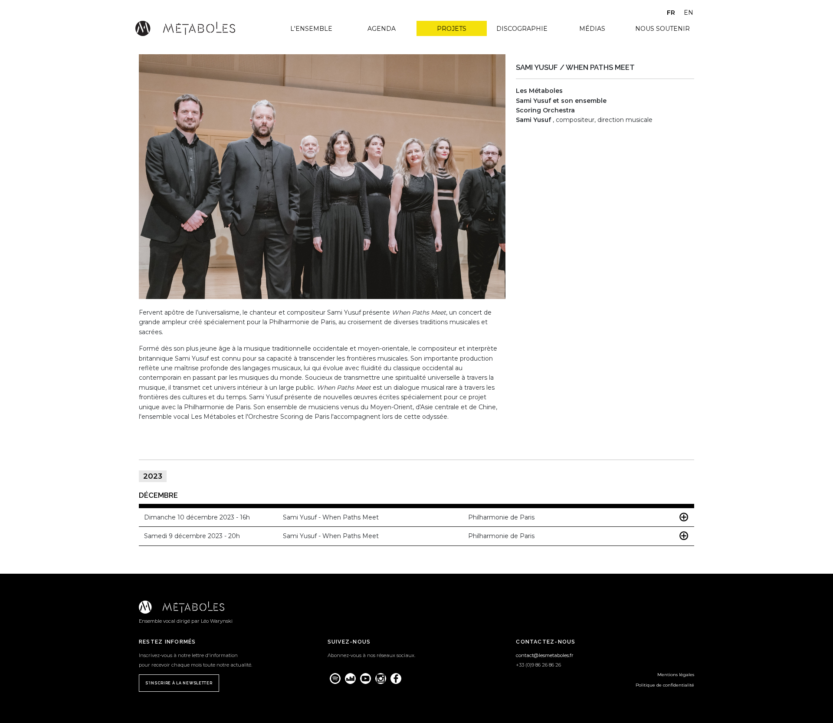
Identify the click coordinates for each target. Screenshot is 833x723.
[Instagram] (380, 678)
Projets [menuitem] (451, 29)
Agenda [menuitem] (381, 29)
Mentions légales (675, 674)
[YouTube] (365, 678)
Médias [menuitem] (592, 29)
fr (671, 12)
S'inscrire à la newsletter (179, 683)
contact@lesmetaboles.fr (545, 655)
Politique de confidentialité (665, 685)
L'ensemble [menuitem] (311, 29)
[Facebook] (395, 678)
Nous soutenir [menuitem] (662, 29)
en (688, 12)
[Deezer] (350, 678)
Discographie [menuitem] (522, 29)
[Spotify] (335, 678)
